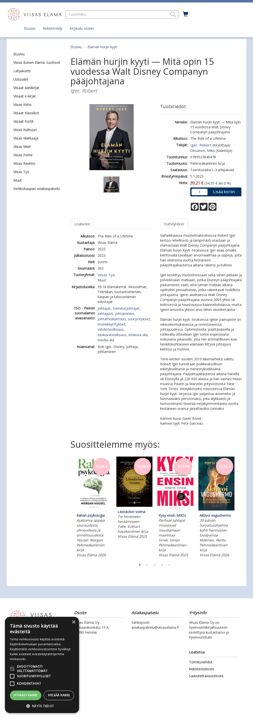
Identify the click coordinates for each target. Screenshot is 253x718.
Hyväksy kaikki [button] (25, 695)
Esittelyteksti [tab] (174, 224)
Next (240, 507)
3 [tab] (154, 564)
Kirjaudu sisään (82, 28)
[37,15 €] (175, 509)
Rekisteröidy (52, 28)
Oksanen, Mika (202, 150)
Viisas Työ (106, 274)
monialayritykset (112, 324)
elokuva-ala (138, 334)
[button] (173, 14)
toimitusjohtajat (126, 308)
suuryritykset (139, 318)
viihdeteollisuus (111, 329)
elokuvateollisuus (112, 334)
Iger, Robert (200, 144)
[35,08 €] (93, 509)
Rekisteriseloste (201, 669)
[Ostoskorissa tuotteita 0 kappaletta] (185, 14)
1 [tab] (139, 564)
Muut (102, 280)
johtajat (104, 308)
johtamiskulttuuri (112, 318)
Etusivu (29, 28)
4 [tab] (162, 564)
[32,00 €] (216, 509)
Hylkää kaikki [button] (59, 695)
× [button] (73, 622)
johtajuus (105, 313)
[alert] (42, 665)
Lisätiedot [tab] (82, 224)
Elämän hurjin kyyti (102, 47)
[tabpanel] (93, 507)
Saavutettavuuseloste (206, 675)
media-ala (106, 339)
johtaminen (124, 313)
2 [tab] (147, 564)
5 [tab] (169, 564)
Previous (69, 507)
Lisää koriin (224, 191)
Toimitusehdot (200, 662)
